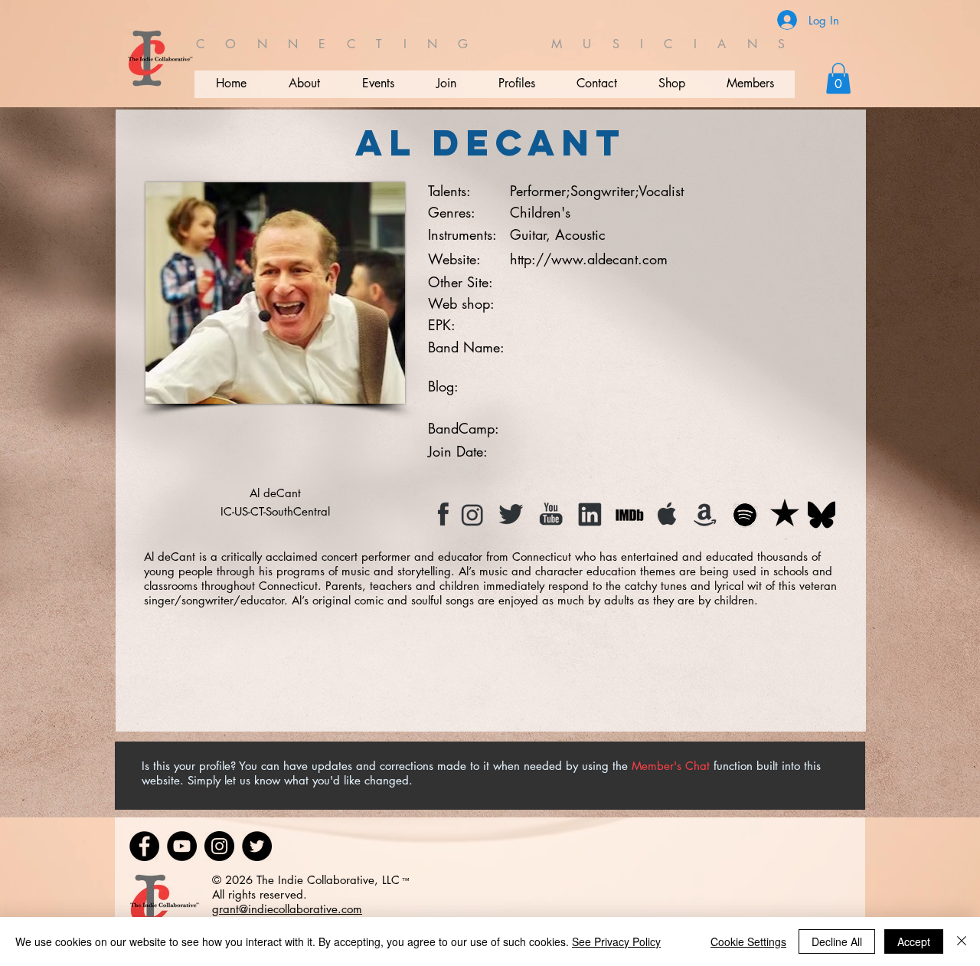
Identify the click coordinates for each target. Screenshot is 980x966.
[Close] (961, 941)
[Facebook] (144, 846)
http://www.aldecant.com (589, 259)
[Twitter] (257, 846)
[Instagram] (219, 846)
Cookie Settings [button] (748, 941)
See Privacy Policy (616, 941)
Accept (913, 941)
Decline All (837, 941)
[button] (838, 78)
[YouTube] (182, 846)
